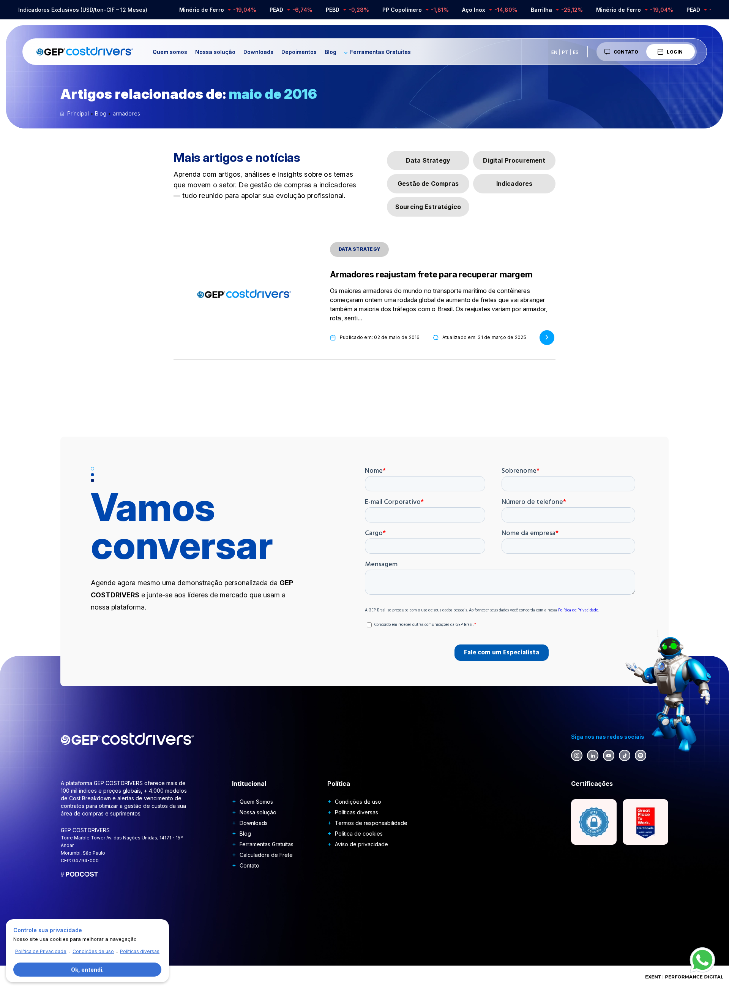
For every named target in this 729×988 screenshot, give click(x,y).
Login (675, 52)
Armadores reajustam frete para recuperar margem (431, 274)
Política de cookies (359, 833)
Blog (330, 52)
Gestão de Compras (428, 183)
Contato (626, 52)
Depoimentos (299, 52)
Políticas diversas (356, 812)
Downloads (258, 52)
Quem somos (170, 52)
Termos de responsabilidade (371, 823)
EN (554, 52)
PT (565, 52)
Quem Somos (256, 801)
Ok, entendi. (87, 969)
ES (576, 52)
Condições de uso (358, 801)
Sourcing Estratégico (428, 207)
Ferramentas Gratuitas (380, 52)
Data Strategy (428, 160)
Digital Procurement (514, 160)
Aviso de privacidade (361, 844)
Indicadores (514, 183)
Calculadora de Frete (266, 855)
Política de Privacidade (40, 951)
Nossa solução (215, 52)
